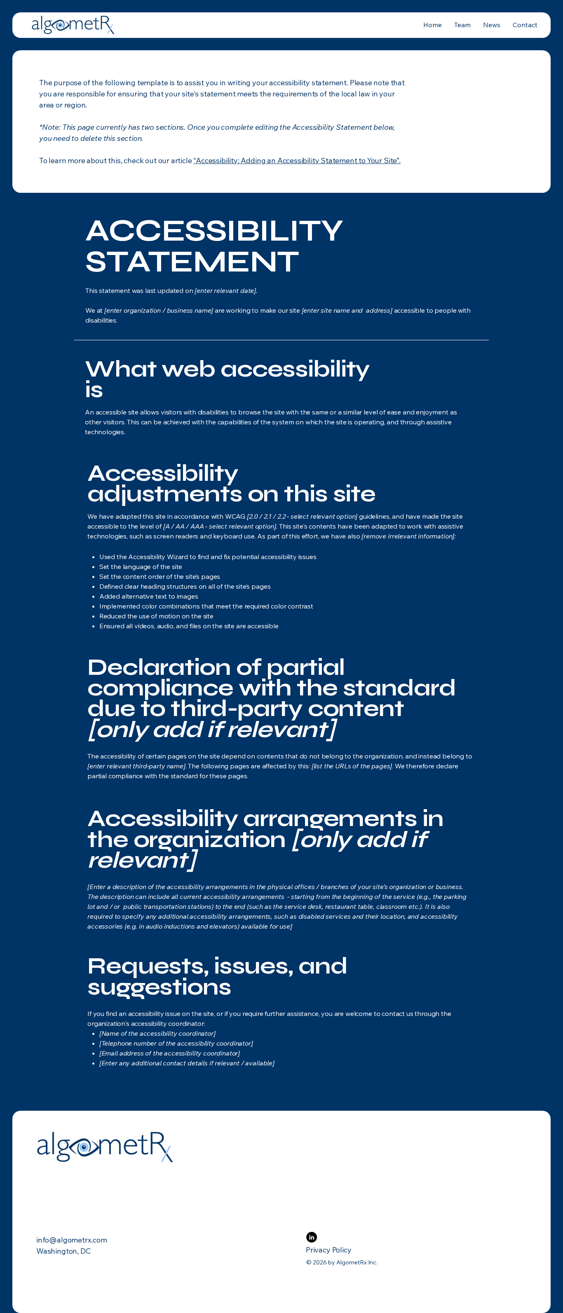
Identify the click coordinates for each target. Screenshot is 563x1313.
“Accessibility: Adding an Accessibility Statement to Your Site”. (296, 160)
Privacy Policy (328, 1249)
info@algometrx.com (71, 1240)
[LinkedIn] (311, 1237)
